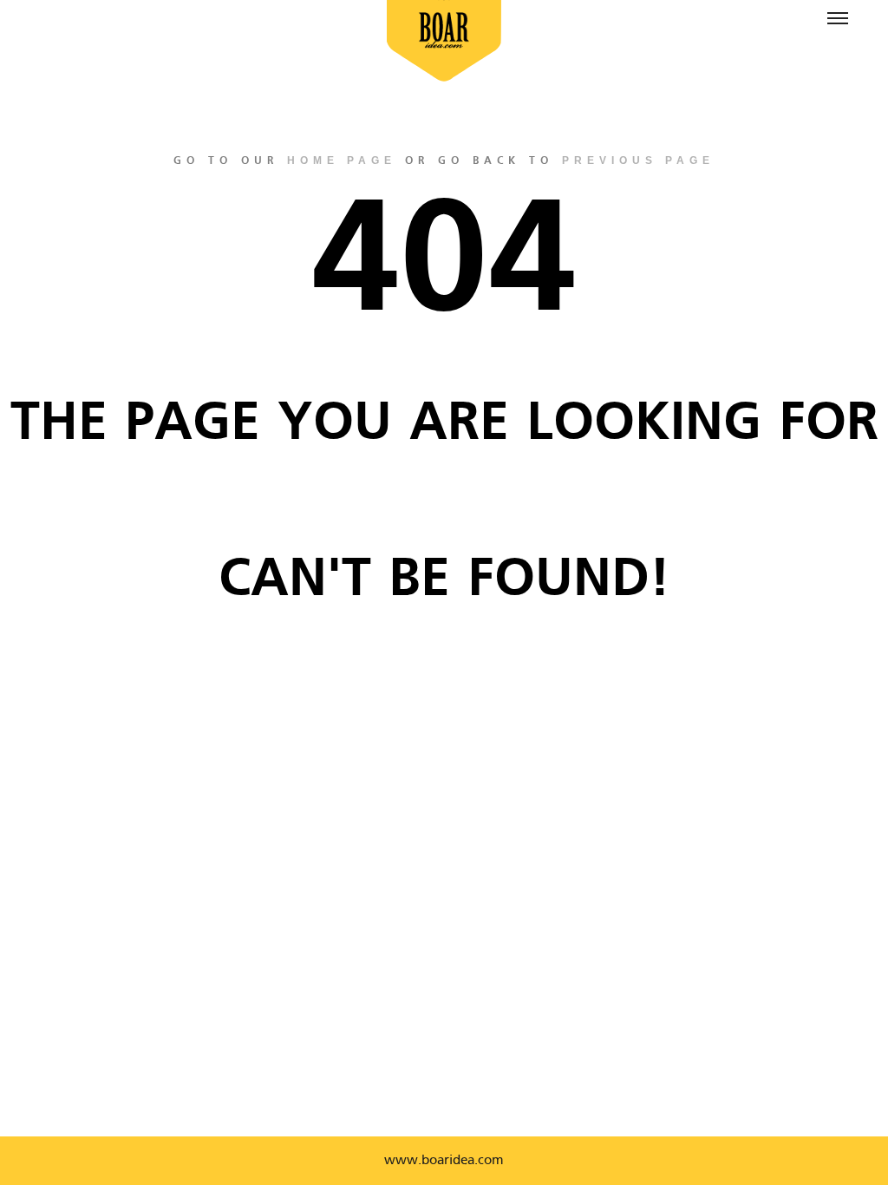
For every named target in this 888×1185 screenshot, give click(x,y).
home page (341, 160)
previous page (638, 160)
